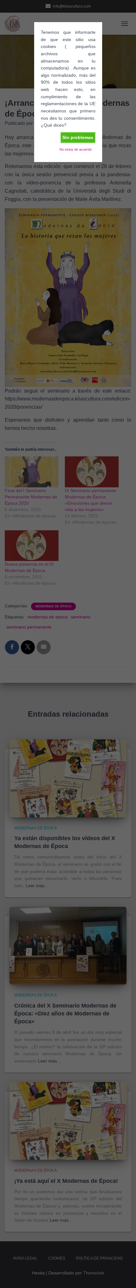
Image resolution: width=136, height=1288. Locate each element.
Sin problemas (77, 137)
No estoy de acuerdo (75, 149)
